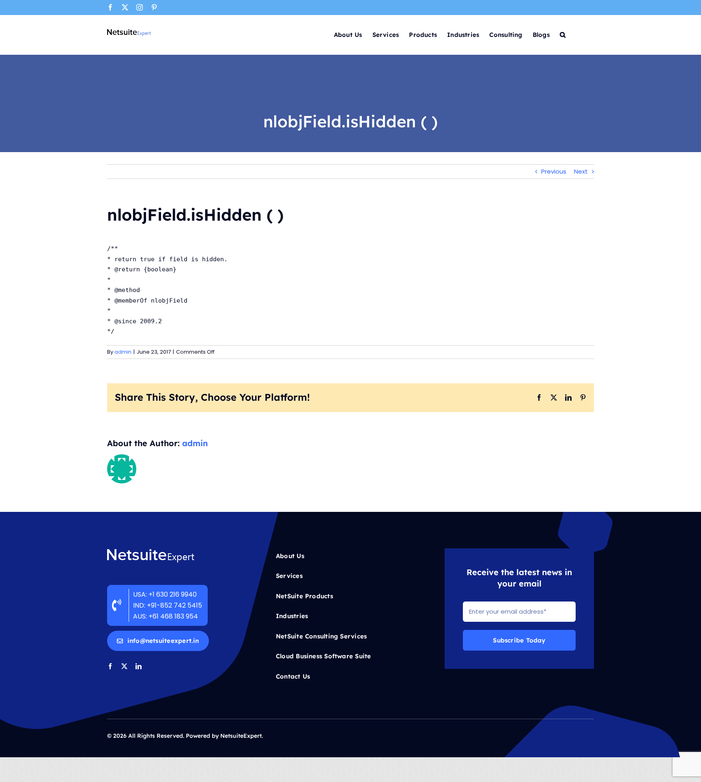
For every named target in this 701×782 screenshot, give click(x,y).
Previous (553, 171)
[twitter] (124, 666)
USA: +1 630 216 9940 (165, 594)
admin (122, 352)
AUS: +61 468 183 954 (165, 616)
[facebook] (110, 666)
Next (581, 171)
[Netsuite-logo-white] (150, 551)
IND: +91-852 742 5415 (168, 605)
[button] (563, 34)
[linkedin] (138, 666)
